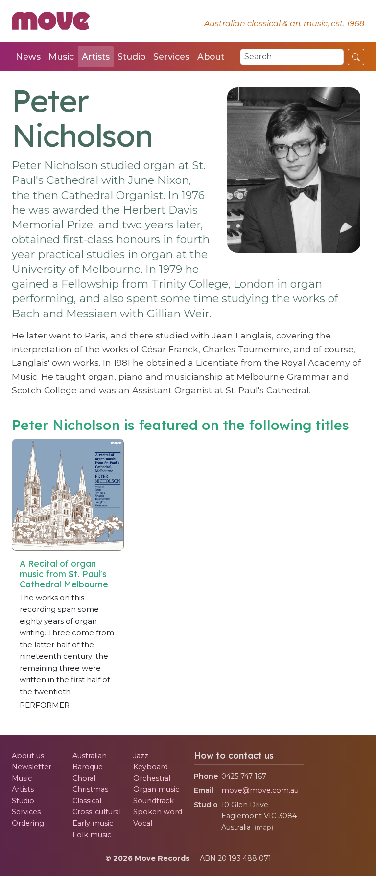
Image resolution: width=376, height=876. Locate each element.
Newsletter (31, 767)
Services (171, 56)
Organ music (156, 789)
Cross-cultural (96, 812)
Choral (83, 778)
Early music (92, 823)
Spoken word (157, 812)
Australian (89, 755)
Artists (96, 56)
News (28, 56)
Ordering (28, 823)
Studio (131, 56)
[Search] (356, 57)
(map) (264, 827)
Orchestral (151, 778)
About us (28, 755)
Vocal (142, 823)
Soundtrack (153, 800)
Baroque (87, 767)
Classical (86, 800)
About (210, 56)
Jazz (140, 755)
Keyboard (150, 767)
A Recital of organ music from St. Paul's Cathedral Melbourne (64, 573)
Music (61, 56)
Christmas (90, 789)
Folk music (91, 835)
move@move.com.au (260, 790)
